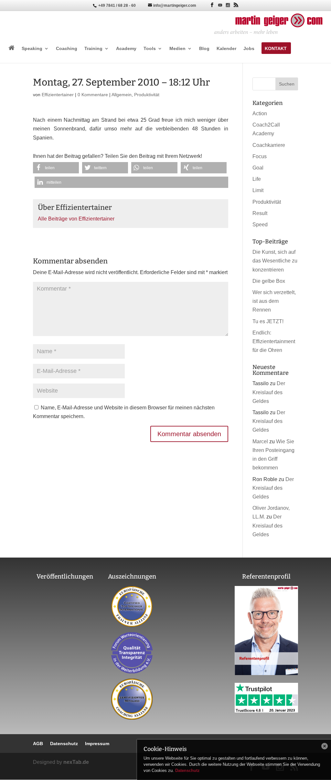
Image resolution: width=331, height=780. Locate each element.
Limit (257, 190)
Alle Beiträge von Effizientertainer (76, 218)
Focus (259, 156)
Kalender (226, 48)
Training (93, 48)
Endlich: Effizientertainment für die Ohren (273, 341)
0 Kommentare (93, 94)
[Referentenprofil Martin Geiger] (266, 673)
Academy (126, 48)
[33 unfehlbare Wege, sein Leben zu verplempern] (65, 648)
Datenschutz (187, 770)
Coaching (66, 48)
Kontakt (276, 48)
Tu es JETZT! (267, 321)
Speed (260, 224)
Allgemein (122, 94)
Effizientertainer (58, 94)
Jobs (248, 48)
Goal (257, 167)
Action (259, 113)
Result (259, 213)
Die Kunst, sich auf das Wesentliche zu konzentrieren (274, 260)
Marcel (260, 441)
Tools (150, 48)
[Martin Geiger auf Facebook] (212, 5)
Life (256, 179)
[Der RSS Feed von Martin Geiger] (236, 5)
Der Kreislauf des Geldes (268, 392)
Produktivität (146, 94)
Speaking (32, 48)
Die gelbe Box (268, 281)
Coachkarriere (268, 145)
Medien (177, 48)
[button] (56, 167)
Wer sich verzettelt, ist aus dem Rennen (274, 301)
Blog (204, 48)
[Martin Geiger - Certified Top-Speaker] (132, 606)
